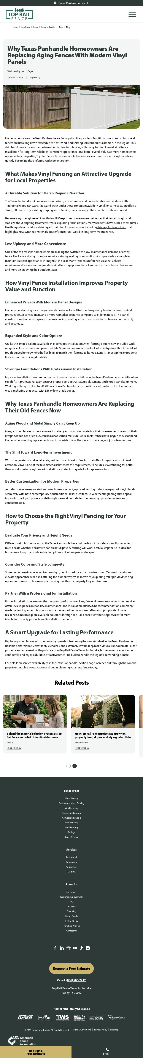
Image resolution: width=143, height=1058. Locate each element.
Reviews (71, 906)
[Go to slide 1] (68, 766)
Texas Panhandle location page (75, 663)
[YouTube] (75, 948)
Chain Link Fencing (71, 813)
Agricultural (71, 867)
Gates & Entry (71, 837)
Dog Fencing (71, 822)
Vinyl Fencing (35, 77)
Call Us (107, 1054)
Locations (25, 27)
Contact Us (71, 930)
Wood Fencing (72, 798)
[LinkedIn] (62, 948)
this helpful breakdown (111, 227)
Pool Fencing (71, 827)
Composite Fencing (71, 818)
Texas (35, 27)
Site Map (114, 1029)
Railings (71, 832)
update (85, 3)
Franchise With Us (71, 926)
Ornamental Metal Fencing (71, 803)
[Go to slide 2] (74, 766)
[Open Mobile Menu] (132, 14)
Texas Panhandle (48, 27)
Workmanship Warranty (71, 897)
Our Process (71, 892)
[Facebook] (55, 948)
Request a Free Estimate (71, 968)
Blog (61, 27)
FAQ (71, 901)
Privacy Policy (100, 1029)
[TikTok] (81, 948)
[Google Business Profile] (68, 948)
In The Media (71, 921)
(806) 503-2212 (76, 980)
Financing (71, 911)
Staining (72, 871)
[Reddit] (88, 948)
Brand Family (71, 916)
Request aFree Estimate (35, 1052)
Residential (71, 857)
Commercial (71, 862)
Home (15, 27)
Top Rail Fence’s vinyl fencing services (96, 615)
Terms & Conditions (81, 1029)
